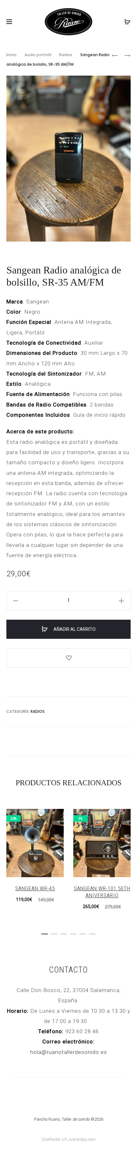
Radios (65, 54)
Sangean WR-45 (35, 888)
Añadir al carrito (74, 629)
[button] (44, 932)
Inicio (11, 54)
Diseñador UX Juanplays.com (69, 1139)
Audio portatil (38, 54)
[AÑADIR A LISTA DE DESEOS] (68, 658)
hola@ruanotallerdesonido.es (68, 1052)
